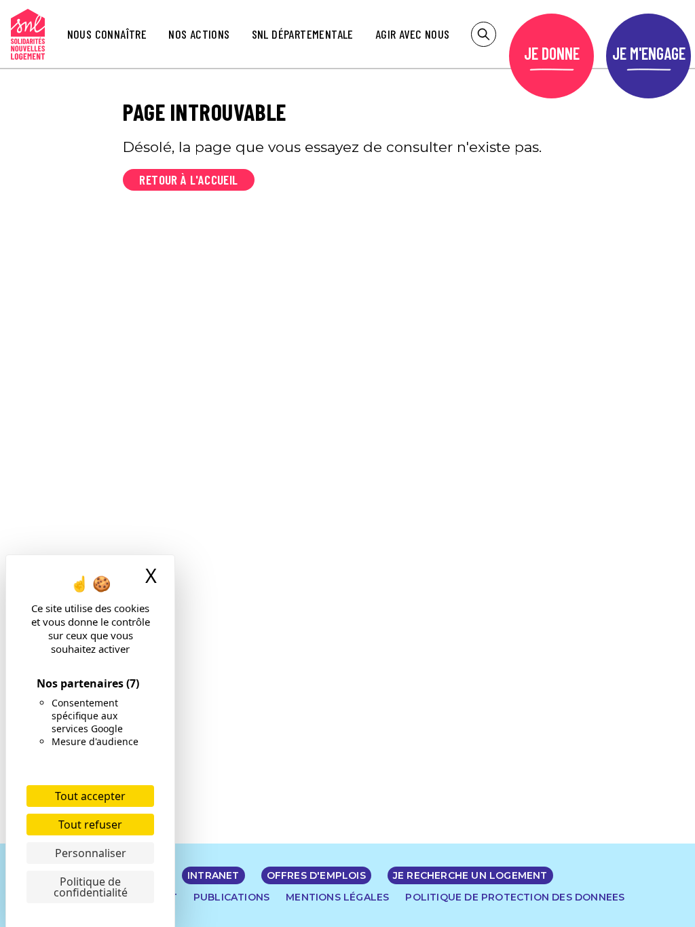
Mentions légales (337, 897)
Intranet (213, 875)
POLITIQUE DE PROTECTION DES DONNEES (514, 897)
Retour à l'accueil (188, 179)
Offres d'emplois (316, 875)
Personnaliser (90, 853)
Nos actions (198, 33)
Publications (231, 897)
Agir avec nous (412, 33)
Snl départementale (303, 33)
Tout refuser (90, 824)
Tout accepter (90, 796)
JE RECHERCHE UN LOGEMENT (470, 875)
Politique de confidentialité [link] (91, 887)
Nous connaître (107, 33)
